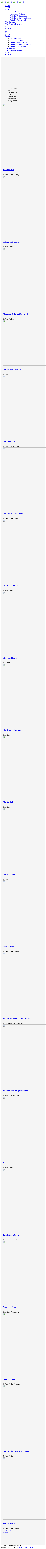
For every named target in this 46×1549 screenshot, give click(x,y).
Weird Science (8, 170)
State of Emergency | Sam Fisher (15, 1091)
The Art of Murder (10, 874)
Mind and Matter (9, 1379)
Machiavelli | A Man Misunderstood (16, 1451)
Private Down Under (11, 1235)
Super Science (8, 946)
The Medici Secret (10, 658)
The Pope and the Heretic (12, 586)
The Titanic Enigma (10, 441)
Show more (7, 1530)
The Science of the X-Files (13, 514)
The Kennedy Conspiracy (13, 730)
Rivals (5, 1163)
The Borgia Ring (9, 802)
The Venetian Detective (12, 369)
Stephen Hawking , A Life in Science (16, 1018)
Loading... (6, 1532)
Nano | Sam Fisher (10, 1307)
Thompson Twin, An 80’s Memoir (16, 314)
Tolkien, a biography (11, 242)
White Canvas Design (26, 1547)
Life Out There (9, 1523)
